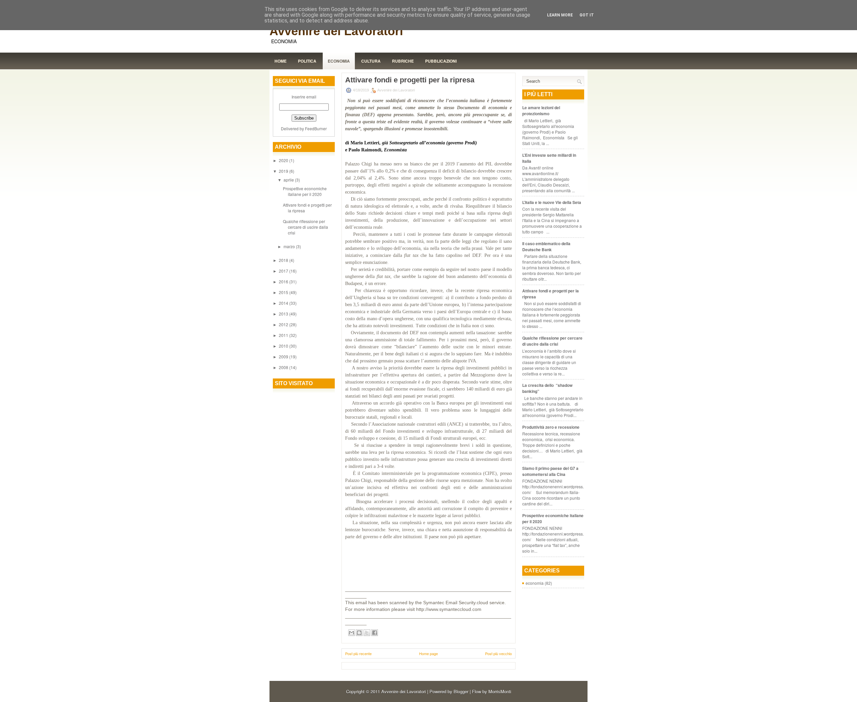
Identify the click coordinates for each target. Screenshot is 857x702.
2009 (284, 356)
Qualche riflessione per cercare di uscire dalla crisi (305, 226)
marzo (290, 246)
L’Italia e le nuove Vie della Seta (551, 202)
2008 (284, 367)
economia (535, 583)
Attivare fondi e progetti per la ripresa (409, 80)
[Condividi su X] (367, 632)
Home (281, 61)
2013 (284, 314)
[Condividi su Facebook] (374, 632)
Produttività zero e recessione (550, 427)
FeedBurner (316, 128)
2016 (284, 281)
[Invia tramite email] (351, 632)
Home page (428, 653)
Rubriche (403, 61)
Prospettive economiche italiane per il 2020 (305, 191)
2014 (284, 303)
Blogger (461, 691)
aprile (289, 180)
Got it (586, 15)
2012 (284, 324)
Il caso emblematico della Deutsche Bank (546, 246)
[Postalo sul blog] (359, 632)
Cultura (371, 61)
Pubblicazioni (441, 61)
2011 (284, 335)
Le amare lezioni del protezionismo (541, 110)
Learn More (560, 15)
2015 (284, 292)
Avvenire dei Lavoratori (336, 31)
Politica (307, 61)
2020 (284, 160)
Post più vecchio (498, 653)
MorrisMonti (499, 691)
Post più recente (358, 653)
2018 (284, 260)
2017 (284, 271)
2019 (284, 171)
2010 (284, 346)
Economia (339, 61)
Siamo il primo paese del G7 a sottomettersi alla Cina (550, 471)
